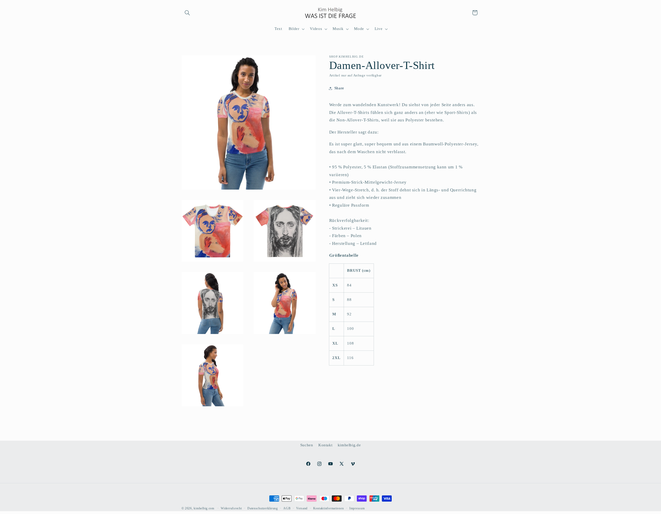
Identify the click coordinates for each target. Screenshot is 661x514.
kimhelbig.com (204, 508)
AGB (286, 508)
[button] (187, 13)
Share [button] (339, 88)
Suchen (306, 445)
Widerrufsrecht (231, 508)
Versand (302, 508)
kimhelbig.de (349, 445)
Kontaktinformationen (328, 508)
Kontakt (325, 445)
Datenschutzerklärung (262, 508)
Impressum (357, 508)
